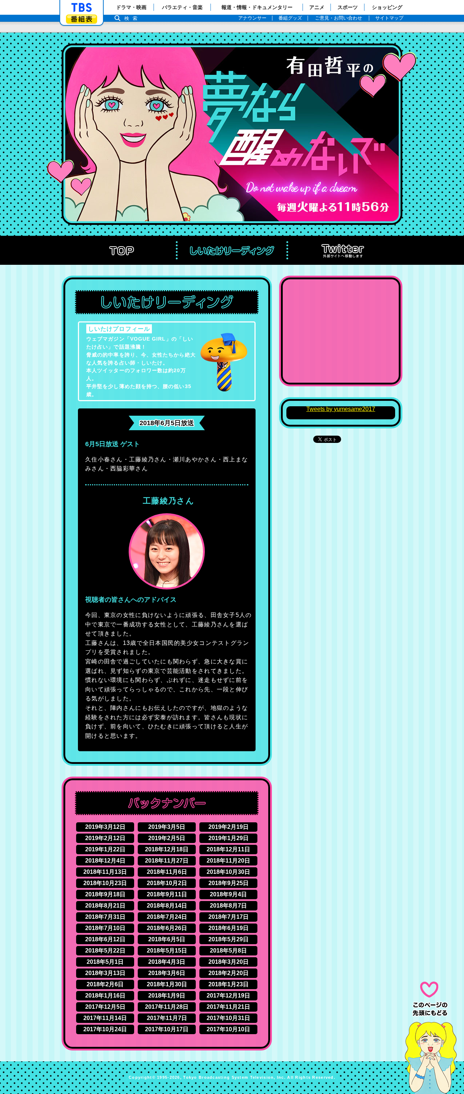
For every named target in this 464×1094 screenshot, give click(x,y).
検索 (132, 18)
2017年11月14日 (105, 1018)
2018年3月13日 (105, 973)
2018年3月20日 (228, 962)
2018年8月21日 (105, 905)
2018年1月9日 (166, 995)
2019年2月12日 (105, 838)
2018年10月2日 (167, 883)
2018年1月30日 (167, 984)
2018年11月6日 (167, 872)
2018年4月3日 (166, 962)
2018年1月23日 (228, 984)
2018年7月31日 (105, 917)
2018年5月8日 (228, 950)
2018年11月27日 (166, 860)
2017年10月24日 (105, 1029)
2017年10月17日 (166, 1029)
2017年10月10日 (228, 1029)
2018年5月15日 (167, 950)
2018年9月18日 (105, 894)
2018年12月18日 (166, 849)
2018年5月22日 (105, 950)
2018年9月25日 (228, 883)
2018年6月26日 (167, 928)
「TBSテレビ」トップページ (81, 7)
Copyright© (142, 1077)
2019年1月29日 (228, 838)
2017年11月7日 (167, 1018)
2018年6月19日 (228, 928)
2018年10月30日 (228, 872)
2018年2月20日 (228, 973)
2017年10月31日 (228, 1018)
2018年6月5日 (166, 939)
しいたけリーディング (232, 250)
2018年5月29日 (228, 939)
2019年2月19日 (228, 827)
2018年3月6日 (166, 973)
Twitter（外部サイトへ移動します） (342, 250)
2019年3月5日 (166, 827)
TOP (121, 250)
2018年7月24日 (167, 917)
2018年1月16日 (105, 995)
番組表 (81, 19)
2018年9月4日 (228, 894)
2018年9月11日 (167, 894)
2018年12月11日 (228, 849)
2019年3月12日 (105, 827)
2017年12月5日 (105, 1007)
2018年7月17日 (228, 917)
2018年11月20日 (228, 860)
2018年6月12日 (105, 939)
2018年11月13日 (105, 872)
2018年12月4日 (105, 860)
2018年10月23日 (105, 883)
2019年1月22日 (105, 849)
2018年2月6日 (105, 984)
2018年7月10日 (105, 928)
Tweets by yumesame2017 (340, 409)
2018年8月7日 (228, 905)
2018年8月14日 (167, 905)
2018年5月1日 (105, 962)
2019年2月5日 (166, 838)
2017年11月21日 (228, 1007)
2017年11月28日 (166, 1007)
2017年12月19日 (228, 995)
